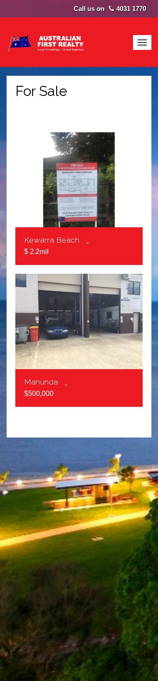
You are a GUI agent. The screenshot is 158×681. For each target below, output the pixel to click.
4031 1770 (131, 8)
